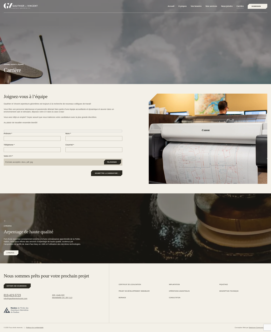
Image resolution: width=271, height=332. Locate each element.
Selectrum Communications (258, 327)
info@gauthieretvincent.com (15, 299)
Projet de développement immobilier (134, 291)
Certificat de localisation (130, 284)
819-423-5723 (12, 295)
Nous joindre (227, 6)
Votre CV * (8, 156)
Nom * (68, 133)
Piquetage (223, 284)
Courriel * (69, 145)
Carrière (240, 6)
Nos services (211, 6)
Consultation (174, 297)
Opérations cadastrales (179, 291)
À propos (182, 6)
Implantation (174, 284)
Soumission (256, 6)
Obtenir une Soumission (16, 286)
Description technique (229, 291)
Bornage (122, 297)
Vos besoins (196, 6)
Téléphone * (9, 145)
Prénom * (8, 133)
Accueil (171, 6)
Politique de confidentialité (34, 327)
